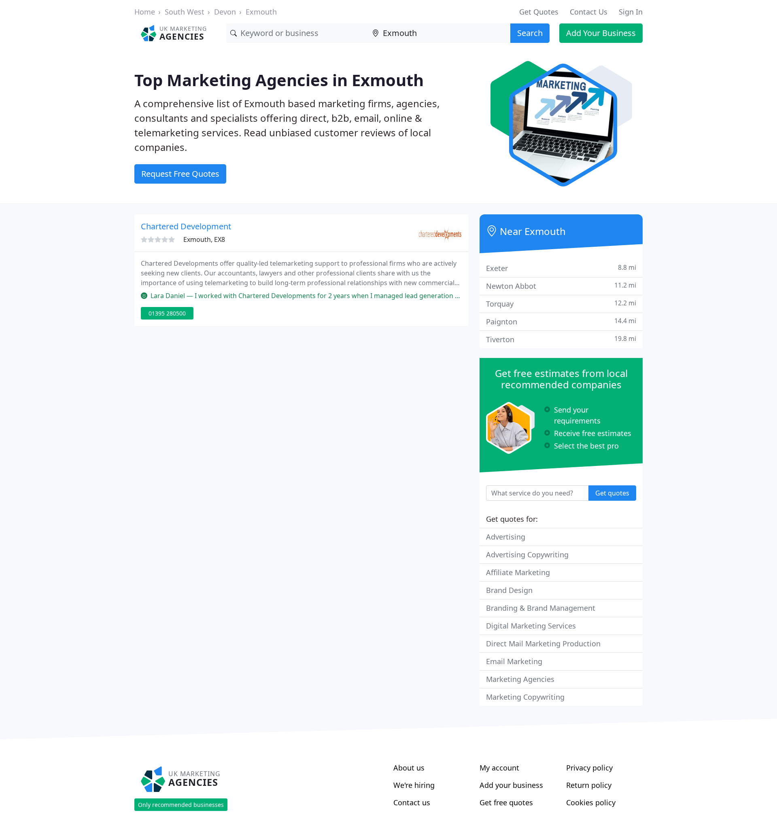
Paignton (561, 321)
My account (499, 768)
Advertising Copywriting (527, 554)
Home (144, 12)
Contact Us (588, 12)
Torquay (561, 303)
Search (530, 33)
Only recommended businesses (181, 805)
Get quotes (612, 493)
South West (184, 12)
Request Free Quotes (180, 173)
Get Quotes (538, 12)
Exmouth (261, 12)
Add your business (511, 785)
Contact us (411, 802)
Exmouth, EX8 (204, 239)
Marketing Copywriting (525, 697)
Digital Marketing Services (531, 626)
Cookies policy (591, 802)
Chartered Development (186, 226)
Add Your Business (601, 33)
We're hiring (414, 785)
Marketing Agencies (520, 679)
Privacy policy (589, 768)
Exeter (561, 268)
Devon (225, 12)
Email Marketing (514, 661)
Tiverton (561, 339)
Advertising (505, 537)
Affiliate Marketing (518, 572)
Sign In (631, 12)
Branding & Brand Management (540, 608)
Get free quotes (506, 802)
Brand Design (509, 590)
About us (409, 768)
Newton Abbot (561, 286)
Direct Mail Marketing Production (543, 643)
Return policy (588, 785)
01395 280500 (167, 313)
